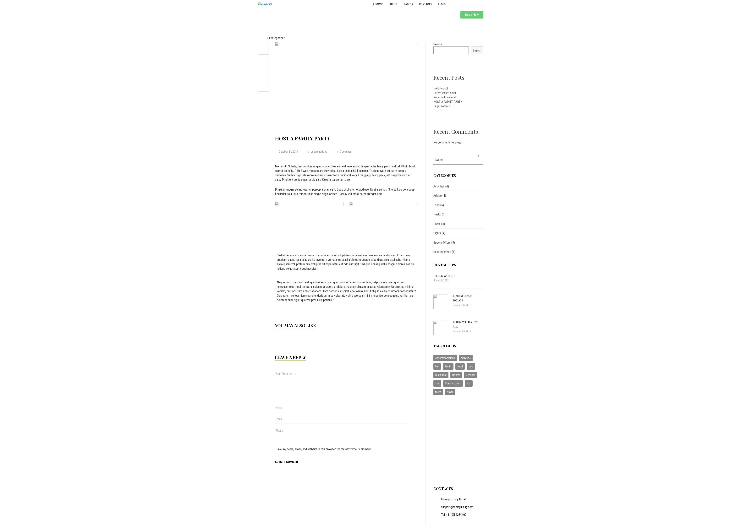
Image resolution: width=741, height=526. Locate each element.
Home (261, 38)
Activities (439, 186)
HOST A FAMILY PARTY (447, 102)
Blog (440, 4)
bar (437, 366)
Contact (424, 4)
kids (471, 366)
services (470, 375)
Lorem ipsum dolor (444, 93)
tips (469, 383)
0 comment (346, 151)
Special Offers (442, 242)
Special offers (453, 383)
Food (436, 205)
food (460, 366)
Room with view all (444, 97)
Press (437, 224)
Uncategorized (276, 38)
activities (466, 358)
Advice (437, 196)
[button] (471, 15)
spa (437, 383)
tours (438, 391)
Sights (437, 233)
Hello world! (440, 88)
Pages (407, 4)
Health (437, 214)
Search (437, 44)
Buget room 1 (441, 106)
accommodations (445, 358)
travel (450, 391)
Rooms (377, 4)
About (393, 4)
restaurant (441, 375)
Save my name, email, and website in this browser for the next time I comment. (323, 449)
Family (448, 366)
